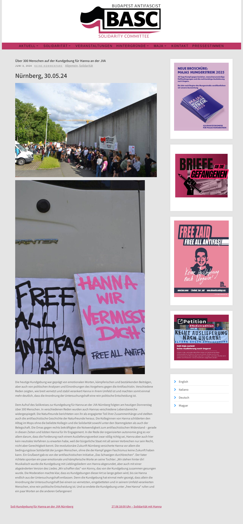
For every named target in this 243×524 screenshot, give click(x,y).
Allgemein (71, 66)
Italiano (184, 390)
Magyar (183, 405)
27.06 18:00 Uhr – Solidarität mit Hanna (137, 506)
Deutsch (184, 398)
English (183, 382)
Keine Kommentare (48, 65)
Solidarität (86, 66)
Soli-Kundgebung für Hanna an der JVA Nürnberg (41, 506)
